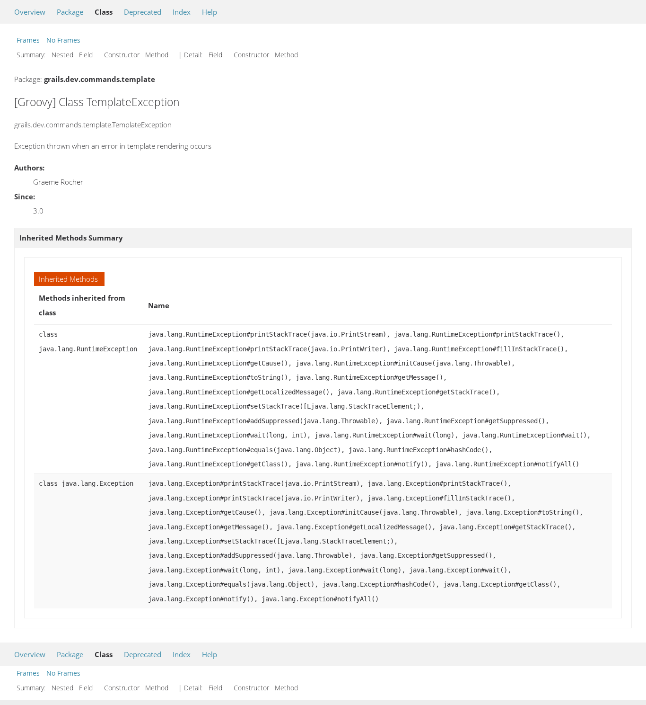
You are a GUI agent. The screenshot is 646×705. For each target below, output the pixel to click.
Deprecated (142, 12)
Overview (29, 12)
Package (70, 12)
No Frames (63, 40)
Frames (28, 40)
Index (182, 12)
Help (209, 12)
